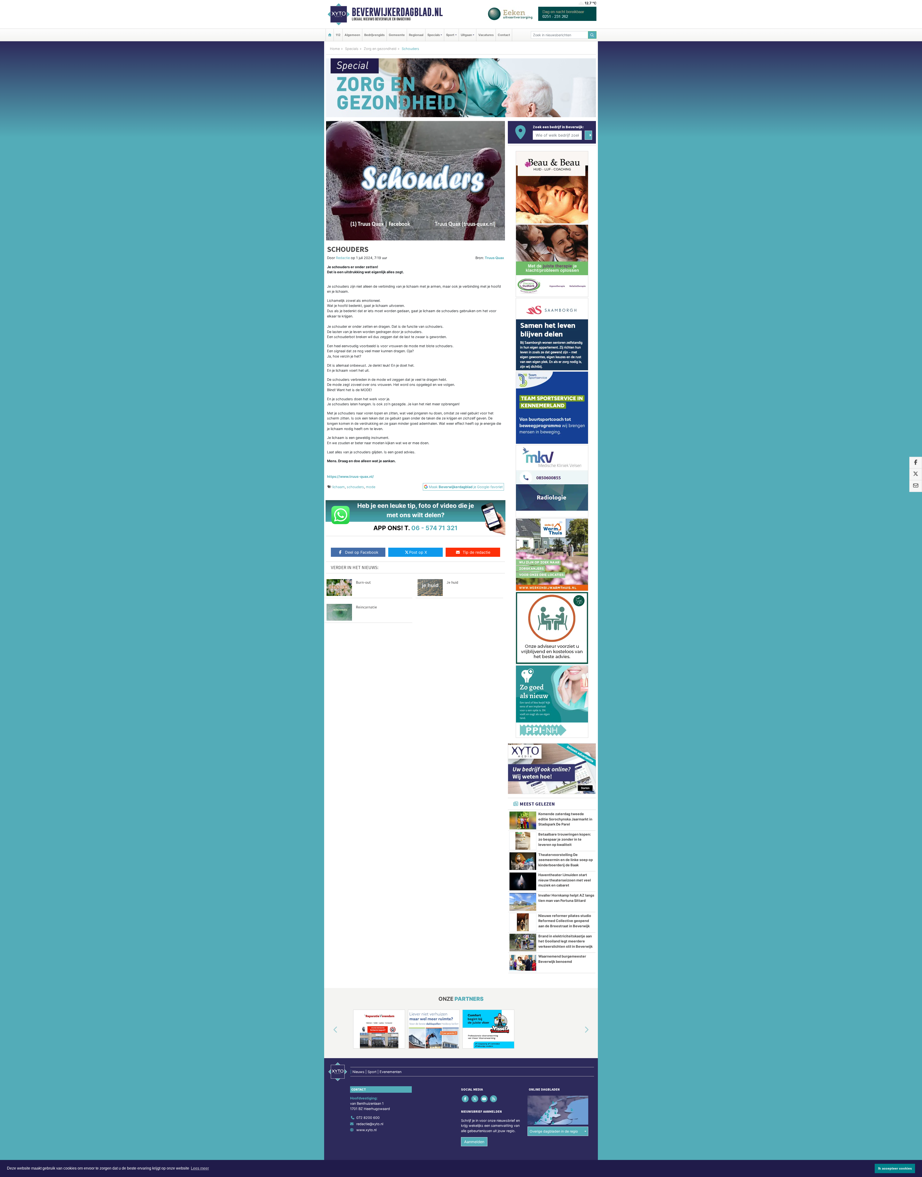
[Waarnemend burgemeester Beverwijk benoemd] (522, 963)
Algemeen (352, 35)
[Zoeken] (592, 35)
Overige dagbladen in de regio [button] (554, 1131)
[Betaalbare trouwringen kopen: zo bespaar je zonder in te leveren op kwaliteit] (522, 841)
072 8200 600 (368, 1118)
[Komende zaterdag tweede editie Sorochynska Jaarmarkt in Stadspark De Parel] (522, 820)
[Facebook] (465, 1099)
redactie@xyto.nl (369, 1124)
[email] (916, 486)
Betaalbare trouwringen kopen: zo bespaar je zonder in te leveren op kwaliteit (564, 839)
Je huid (452, 582)
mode (370, 487)
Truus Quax (494, 258)
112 (338, 35)
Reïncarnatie (366, 607)
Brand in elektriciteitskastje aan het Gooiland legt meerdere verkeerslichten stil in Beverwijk (565, 941)
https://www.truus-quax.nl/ (350, 476)
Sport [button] (450, 35)
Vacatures (486, 35)
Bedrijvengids (374, 35)
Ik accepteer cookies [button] (895, 1168)
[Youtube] (484, 1099)
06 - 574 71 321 (434, 528)
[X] (475, 1099)
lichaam (338, 487)
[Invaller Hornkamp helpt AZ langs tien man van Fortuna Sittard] (522, 902)
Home (335, 49)
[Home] (330, 35)
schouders (355, 487)
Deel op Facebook (361, 552)
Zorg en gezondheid (380, 49)
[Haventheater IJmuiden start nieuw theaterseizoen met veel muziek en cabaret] (522, 881)
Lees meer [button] (200, 1168)
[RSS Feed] (494, 1099)
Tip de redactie (476, 552)
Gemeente (397, 35)
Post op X (418, 552)
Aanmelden (474, 1141)
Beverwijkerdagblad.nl (397, 12)
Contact (504, 35)
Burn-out (363, 582)
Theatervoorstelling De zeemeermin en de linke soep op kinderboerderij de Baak (565, 860)
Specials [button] (433, 35)
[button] (330, 1030)
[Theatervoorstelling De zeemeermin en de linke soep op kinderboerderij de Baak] (522, 861)
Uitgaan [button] (466, 35)
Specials (351, 49)
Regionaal (416, 35)
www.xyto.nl (366, 1130)
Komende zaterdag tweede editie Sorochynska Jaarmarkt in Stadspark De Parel (565, 819)
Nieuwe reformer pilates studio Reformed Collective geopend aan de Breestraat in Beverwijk (564, 921)
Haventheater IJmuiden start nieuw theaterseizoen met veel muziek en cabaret (564, 880)
